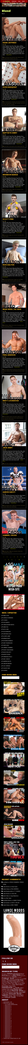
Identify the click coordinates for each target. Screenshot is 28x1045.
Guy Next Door (9, 984)
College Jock (14, 189)
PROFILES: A (8, 1005)
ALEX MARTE (6, 622)
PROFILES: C (8, 1008)
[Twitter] (3, 961)
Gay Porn (5, 983)
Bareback (8, 416)
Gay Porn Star (20, 369)
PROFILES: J (8, 1017)
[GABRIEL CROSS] (14, 522)
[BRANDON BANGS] (14, 161)
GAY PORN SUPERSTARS (11, 1004)
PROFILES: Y (8, 1036)
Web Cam (8, 104)
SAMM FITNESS (17, 900)
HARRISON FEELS (7, 656)
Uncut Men (4, 104)
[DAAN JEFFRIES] (14, 29)
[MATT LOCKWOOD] (14, 387)
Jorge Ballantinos (14, 895)
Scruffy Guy (23, 463)
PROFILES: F (8, 1012)
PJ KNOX (5, 620)
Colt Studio (16, 978)
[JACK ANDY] (14, 434)
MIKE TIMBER (14, 905)
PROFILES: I (8, 1015)
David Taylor (14, 886)
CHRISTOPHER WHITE (8, 624)
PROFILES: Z (8, 1037)
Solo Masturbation (9, 103)
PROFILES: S (8, 1028)
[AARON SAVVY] (14, 479)
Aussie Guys (5, 279)
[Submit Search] (3, 677)
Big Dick (4, 146)
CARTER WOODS (7, 663)
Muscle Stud (9, 506)
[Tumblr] (5, 961)
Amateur (4, 974)
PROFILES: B (8, 1007)
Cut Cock (21, 978)
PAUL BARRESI (14, 889)
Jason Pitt (14, 893)
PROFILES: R (8, 1027)
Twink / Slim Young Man (9, 58)
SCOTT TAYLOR (15, 902)
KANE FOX (5, 627)
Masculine (4, 990)
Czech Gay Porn (12, 57)
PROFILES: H (8, 1014)
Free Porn (23, 101)
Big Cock (4, 369)
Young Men (13, 104)
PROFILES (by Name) (8, 1003)
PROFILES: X (8, 1034)
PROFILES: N (8, 1022)
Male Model (10, 989)
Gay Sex (20, 983)
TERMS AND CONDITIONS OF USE (11, 1038)
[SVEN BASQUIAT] (14, 74)
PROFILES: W (8, 1033)
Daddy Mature (11, 463)
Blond (4, 57)
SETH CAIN (6, 629)
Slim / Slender (18, 57)
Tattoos (7, 190)
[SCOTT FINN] (14, 206)
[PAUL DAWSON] (14, 341)
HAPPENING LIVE (7, 1002)
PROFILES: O (8, 1023)
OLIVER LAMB (6, 636)
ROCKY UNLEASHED (8, 649)
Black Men (9, 977)
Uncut (3, 997)
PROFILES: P (8, 1024)
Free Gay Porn (18, 101)
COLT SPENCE (6, 665)
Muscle (4, 103)
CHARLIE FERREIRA (8, 617)
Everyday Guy (15, 369)
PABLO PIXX (6, 615)
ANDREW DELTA (7, 661)
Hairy (14, 986)
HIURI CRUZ (6, 645)
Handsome (19, 189)
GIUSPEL (5, 670)
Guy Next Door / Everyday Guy (13, 985)
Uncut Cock (15, 58)
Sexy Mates (21, 279)
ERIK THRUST (6, 659)
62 (19, 559)
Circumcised (15, 416)
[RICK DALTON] (14, 251)
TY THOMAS (17, 891)
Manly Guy (7, 419)
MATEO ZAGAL (6, 654)
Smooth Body (5, 280)
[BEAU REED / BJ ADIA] (14, 296)
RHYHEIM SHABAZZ (8, 640)
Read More (9, 54)
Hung (14, 987)
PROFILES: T (8, 1029)
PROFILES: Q (8, 1025)
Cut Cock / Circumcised (18, 235)
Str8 (22, 994)
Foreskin (22, 981)
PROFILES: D (8, 1009)
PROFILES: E (8, 1010)
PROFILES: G (8, 1013)
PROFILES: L (8, 1019)
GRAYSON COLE (7, 633)
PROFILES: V (8, 1032)
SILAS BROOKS (7, 631)
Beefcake (5, 975)
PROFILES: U (8, 1030)
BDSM (4, 325)
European (13, 101)
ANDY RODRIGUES (7, 643)
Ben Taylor (8, 898)
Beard (22, 974)
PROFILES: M (8, 1020)
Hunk (22, 189)
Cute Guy (7, 57)
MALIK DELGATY (7, 652)
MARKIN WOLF (6, 638)
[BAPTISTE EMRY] (14, 119)
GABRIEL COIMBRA (8, 647)
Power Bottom (9, 992)
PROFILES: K (8, 1018)
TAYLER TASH (6, 668)
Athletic (4, 189)
